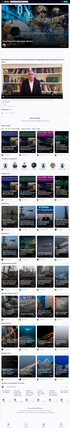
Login (65, 1)
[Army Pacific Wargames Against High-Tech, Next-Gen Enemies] (9, 142)
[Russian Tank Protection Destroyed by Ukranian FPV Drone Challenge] (9, 277)
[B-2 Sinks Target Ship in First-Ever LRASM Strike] (45, 247)
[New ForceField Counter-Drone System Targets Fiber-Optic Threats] (9, 217)
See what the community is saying (12, 383)
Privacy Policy (51, 412)
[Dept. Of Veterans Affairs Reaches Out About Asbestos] (9, 307)
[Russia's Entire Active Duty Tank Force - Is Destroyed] (45, 277)
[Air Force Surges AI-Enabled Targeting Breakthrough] (45, 217)
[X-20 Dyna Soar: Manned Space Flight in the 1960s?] (45, 336)
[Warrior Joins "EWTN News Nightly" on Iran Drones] (45, 307)
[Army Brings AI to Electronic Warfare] (35, 26)
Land (5, 104)
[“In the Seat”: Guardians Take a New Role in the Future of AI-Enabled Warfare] (9, 336)
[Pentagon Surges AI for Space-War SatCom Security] (27, 336)
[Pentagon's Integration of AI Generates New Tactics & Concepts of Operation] (27, 247)
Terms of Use (43, 412)
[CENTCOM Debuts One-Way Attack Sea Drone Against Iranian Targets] (27, 217)
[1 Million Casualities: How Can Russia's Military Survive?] (27, 277)
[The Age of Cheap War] (27, 307)
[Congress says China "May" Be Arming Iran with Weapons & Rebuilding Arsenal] (27, 366)
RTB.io (49, 410)
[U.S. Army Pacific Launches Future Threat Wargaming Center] (27, 142)
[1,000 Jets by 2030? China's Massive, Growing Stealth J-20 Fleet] (45, 366)
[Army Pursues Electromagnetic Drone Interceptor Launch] (45, 142)
